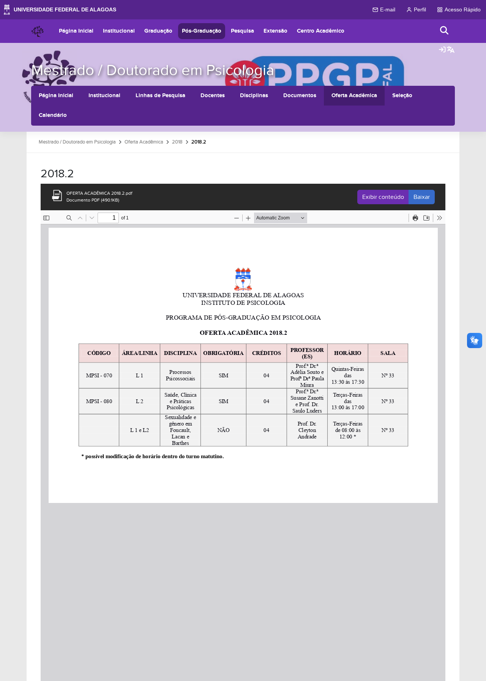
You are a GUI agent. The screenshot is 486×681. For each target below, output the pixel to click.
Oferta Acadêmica (354, 95)
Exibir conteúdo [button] (383, 197)
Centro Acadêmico (320, 31)
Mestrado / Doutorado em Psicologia (152, 70)
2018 (177, 142)
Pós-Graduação (201, 31)
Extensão (275, 31)
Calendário (53, 115)
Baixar (421, 197)
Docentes (212, 95)
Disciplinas (254, 95)
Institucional (119, 31)
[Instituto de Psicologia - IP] (37, 31)
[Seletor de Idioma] (451, 50)
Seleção (402, 95)
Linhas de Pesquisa (160, 95)
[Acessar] (442, 50)
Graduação (158, 31)
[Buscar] (444, 31)
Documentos (299, 95)
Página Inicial (76, 31)
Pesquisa (242, 31)
